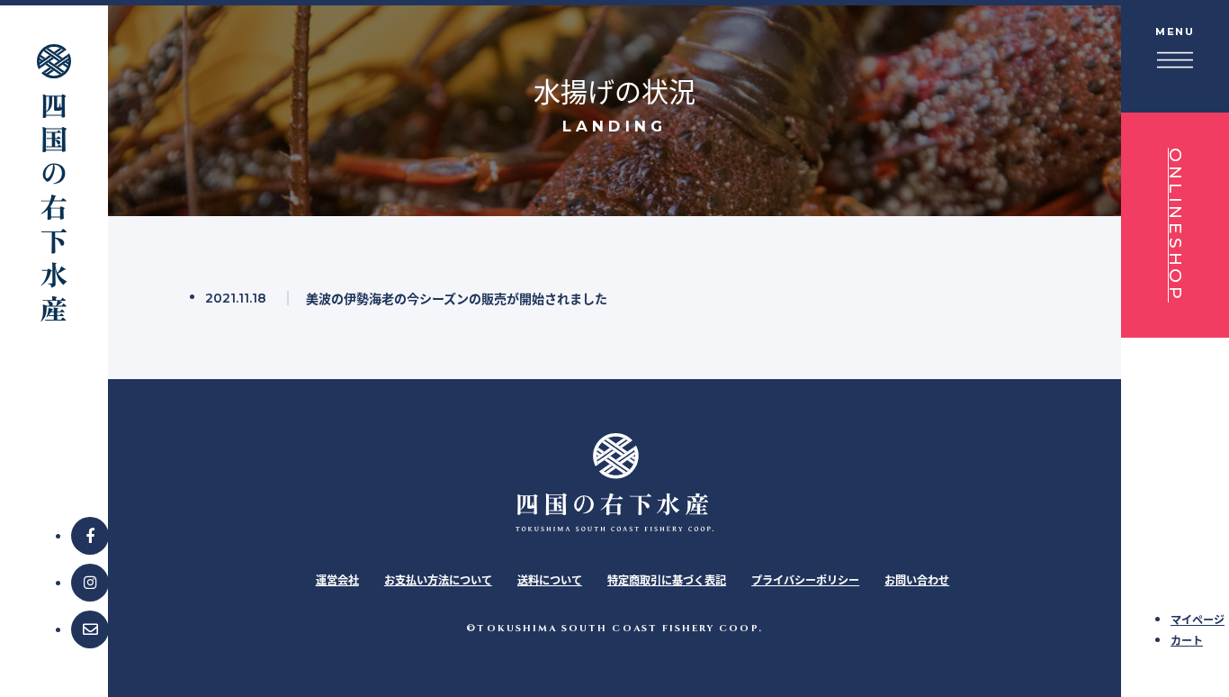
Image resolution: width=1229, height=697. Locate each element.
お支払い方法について (438, 580)
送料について (549, 580)
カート (1187, 640)
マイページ (1198, 620)
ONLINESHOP (1175, 225)
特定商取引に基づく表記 (666, 580)
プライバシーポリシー (805, 580)
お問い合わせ (916, 580)
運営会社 (337, 580)
